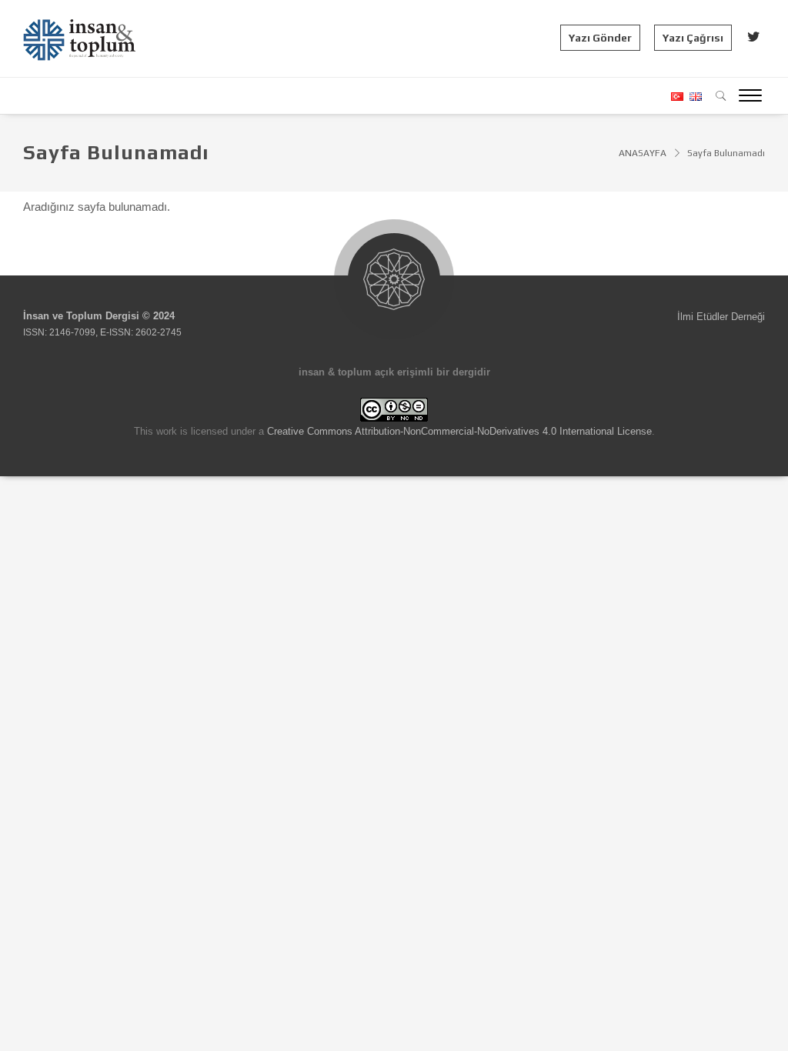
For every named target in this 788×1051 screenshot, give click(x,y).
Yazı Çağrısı (693, 38)
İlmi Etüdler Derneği (721, 316)
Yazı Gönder (600, 38)
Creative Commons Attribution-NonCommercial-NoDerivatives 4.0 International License (459, 431)
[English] (694, 96)
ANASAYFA (642, 153)
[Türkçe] (676, 96)
